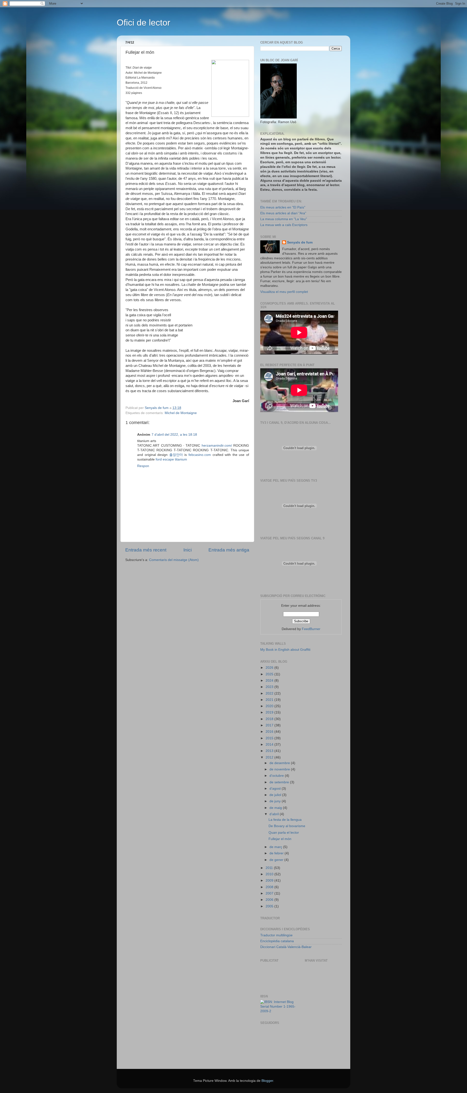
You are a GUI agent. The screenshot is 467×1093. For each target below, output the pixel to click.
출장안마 (176, 455)
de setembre (279, 782)
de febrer (277, 853)
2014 (270, 744)
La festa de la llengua (285, 820)
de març (276, 847)
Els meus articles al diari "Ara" (283, 213)
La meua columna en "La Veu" (283, 219)
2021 (270, 700)
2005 (270, 906)
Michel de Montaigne (181, 413)
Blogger (267, 1081)
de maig (276, 808)
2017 (270, 725)
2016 (270, 731)
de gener (276, 860)
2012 (270, 757)
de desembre (280, 763)
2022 (270, 693)
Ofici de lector (143, 22)
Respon (143, 466)
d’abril (274, 814)
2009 (270, 880)
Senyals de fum (300, 242)
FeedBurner (311, 629)
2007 (270, 893)
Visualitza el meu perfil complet (284, 292)
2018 (270, 719)
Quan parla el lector (284, 832)
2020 (270, 706)
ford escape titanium (171, 459)
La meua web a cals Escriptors (283, 225)
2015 (270, 738)
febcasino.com (200, 455)
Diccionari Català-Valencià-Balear (286, 947)
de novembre (280, 769)
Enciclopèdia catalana (277, 941)
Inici (187, 549)
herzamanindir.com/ (217, 445)
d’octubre (277, 775)
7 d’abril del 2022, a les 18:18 (174, 434)
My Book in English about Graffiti (285, 649)
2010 (270, 874)
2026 (270, 667)
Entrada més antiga (228, 549)
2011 (270, 868)
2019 (270, 712)
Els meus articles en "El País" (282, 207)
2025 (270, 674)
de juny (275, 801)
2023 (270, 687)
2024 (270, 680)
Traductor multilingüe (276, 935)
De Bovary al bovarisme (287, 826)
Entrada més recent (145, 549)
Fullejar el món (280, 839)
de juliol (275, 795)
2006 (270, 900)
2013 (270, 751)
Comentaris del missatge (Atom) (174, 560)
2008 (270, 887)
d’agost (275, 788)
